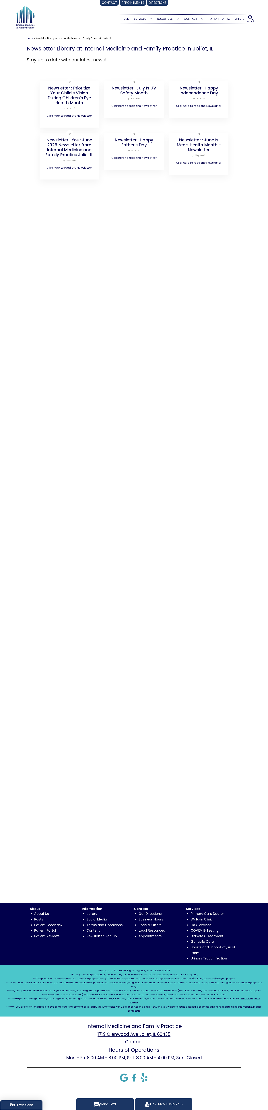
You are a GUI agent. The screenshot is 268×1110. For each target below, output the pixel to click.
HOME (125, 19)
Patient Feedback (48, 925)
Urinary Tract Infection (209, 958)
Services (140, 19)
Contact (190, 19)
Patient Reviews (47, 936)
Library (91, 913)
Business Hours (151, 919)
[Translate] (21, 1105)
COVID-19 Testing (205, 930)
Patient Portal (219, 19)
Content (93, 930)
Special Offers (150, 925)
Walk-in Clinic (202, 919)
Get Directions (150, 913)
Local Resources (152, 930)
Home (30, 38)
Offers (239, 19)
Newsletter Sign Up (101, 936)
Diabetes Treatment (207, 936)
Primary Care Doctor (207, 913)
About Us (41, 913)
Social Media (96, 919)
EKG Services (201, 925)
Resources (165, 19)
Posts (38, 919)
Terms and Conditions (104, 925)
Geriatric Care (202, 941)
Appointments (150, 936)
